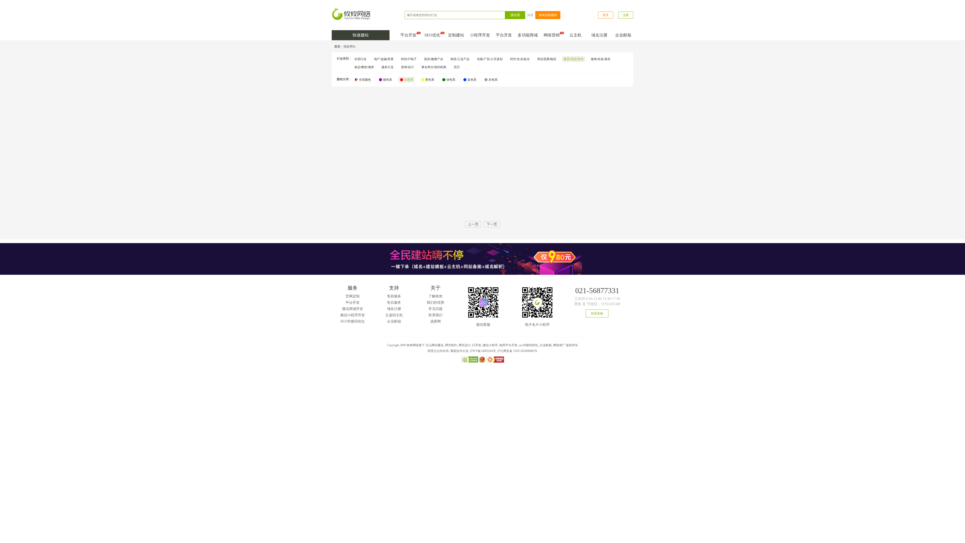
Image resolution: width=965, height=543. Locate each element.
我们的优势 (435, 302)
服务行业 (387, 67)
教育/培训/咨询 (573, 59)
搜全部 (515, 15)
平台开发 (408, 35)
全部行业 (360, 59)
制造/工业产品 (460, 59)
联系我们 (435, 315)
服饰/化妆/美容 (600, 59)
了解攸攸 (435, 296)
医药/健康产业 (433, 59)
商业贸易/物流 (546, 59)
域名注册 (599, 35)
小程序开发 (480, 35)
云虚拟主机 (394, 315)
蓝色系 (471, 79)
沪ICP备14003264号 (483, 351)
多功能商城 (528, 35)
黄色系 (429, 79)
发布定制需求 (548, 15)
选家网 (435, 321)
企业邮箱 (623, 35)
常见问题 (435, 309)
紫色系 (387, 79)
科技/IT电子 (409, 59)
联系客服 (597, 313)
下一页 (492, 224)
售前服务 (394, 296)
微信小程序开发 (352, 315)
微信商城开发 (352, 309)
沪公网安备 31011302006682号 (517, 351)
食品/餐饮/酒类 (364, 67)
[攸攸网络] (352, 10)
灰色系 (493, 79)
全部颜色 (365, 79)
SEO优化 (432, 35)
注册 (626, 15)
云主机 (575, 35)
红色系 (408, 79)
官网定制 (353, 296)
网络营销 (552, 35)
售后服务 (394, 302)
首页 (337, 46)
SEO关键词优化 (352, 321)
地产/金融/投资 (384, 59)
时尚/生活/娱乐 (520, 59)
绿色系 (450, 79)
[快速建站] (482, 245)
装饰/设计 (407, 67)
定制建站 (456, 35)
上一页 (473, 224)
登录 (606, 15)
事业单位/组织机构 (433, 67)
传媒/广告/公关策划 (490, 59)
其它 (457, 67)
